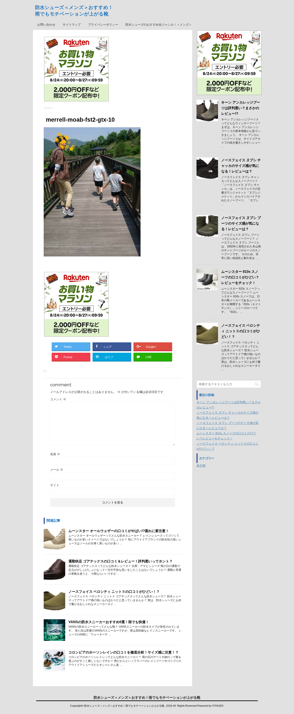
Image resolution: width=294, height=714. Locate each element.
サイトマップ (72, 24)
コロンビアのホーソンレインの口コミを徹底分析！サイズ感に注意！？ (123, 652)
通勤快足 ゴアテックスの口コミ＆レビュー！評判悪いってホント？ (120, 561)
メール (56, 469)
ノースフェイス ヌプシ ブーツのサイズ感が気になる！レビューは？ (241, 223)
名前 (55, 454)
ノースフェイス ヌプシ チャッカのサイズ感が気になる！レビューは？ (241, 165)
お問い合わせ (46, 24)
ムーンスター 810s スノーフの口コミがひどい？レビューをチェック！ (240, 277)
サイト (54, 485)
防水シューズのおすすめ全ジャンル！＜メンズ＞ (158, 24)
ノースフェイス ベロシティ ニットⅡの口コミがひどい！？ (114, 591)
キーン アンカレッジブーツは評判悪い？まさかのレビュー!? (240, 108)
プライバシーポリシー (103, 24)
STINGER (217, 705)
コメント (58, 399)
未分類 (201, 465)
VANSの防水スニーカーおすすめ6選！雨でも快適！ (108, 622)
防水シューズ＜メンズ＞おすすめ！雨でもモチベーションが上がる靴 (147, 697)
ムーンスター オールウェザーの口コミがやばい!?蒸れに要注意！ (118, 531)
